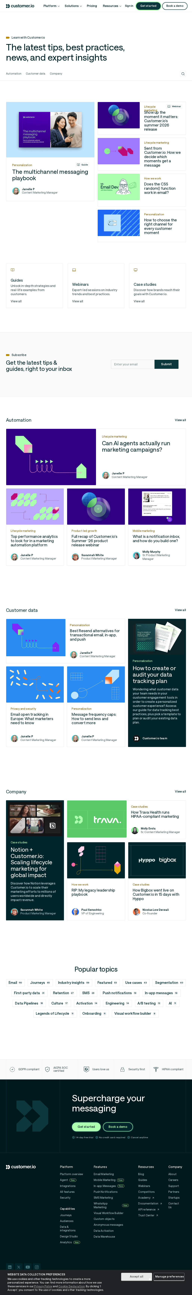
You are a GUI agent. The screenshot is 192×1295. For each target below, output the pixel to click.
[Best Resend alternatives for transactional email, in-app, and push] (65, 641)
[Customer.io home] (20, 6)
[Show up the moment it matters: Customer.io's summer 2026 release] (142, 118)
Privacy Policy (43, 1286)
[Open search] (183, 74)
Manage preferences (169, 1276)
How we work (152, 178)
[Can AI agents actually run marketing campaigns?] (96, 457)
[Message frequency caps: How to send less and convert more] (96, 706)
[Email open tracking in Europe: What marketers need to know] (35, 706)
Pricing (92, 6)
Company (56, 73)
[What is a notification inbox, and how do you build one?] (157, 527)
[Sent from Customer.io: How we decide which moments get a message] (142, 154)
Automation (13, 73)
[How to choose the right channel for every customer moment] (142, 226)
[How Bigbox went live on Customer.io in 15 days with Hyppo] (157, 881)
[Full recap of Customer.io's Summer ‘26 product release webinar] (96, 527)
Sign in (129, 5)
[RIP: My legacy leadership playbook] (96, 881)
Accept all (136, 1276)
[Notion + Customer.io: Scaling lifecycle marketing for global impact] (35, 860)
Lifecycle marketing (150, 108)
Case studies (139, 806)
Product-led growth (84, 530)
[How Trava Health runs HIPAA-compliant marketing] (126, 819)
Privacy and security (23, 708)
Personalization (22, 165)
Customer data (35, 73)
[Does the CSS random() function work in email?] (142, 190)
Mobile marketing (144, 530)
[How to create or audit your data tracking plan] (157, 683)
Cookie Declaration (71, 1286)
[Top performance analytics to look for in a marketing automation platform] (35, 527)
